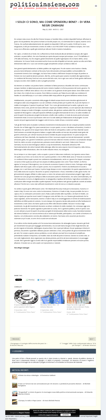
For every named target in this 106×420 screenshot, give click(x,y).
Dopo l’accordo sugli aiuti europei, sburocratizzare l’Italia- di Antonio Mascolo (78, 307)
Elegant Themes (24, 413)
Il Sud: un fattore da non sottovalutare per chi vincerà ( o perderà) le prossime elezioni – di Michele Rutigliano (54, 385)
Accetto (66, 415)
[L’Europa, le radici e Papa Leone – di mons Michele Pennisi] (14, 402)
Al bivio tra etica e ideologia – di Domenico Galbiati (36, 375)
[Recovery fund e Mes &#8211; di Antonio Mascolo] (52, 297)
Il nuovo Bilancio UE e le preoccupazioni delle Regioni (24, 306)
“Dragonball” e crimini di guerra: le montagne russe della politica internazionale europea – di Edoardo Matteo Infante (55, 393)
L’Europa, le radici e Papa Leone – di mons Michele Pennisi (39, 401)
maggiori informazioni (52, 415)
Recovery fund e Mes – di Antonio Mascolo (49, 306)
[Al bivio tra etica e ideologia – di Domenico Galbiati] (14, 376)
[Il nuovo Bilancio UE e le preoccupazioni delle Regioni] (26, 297)
